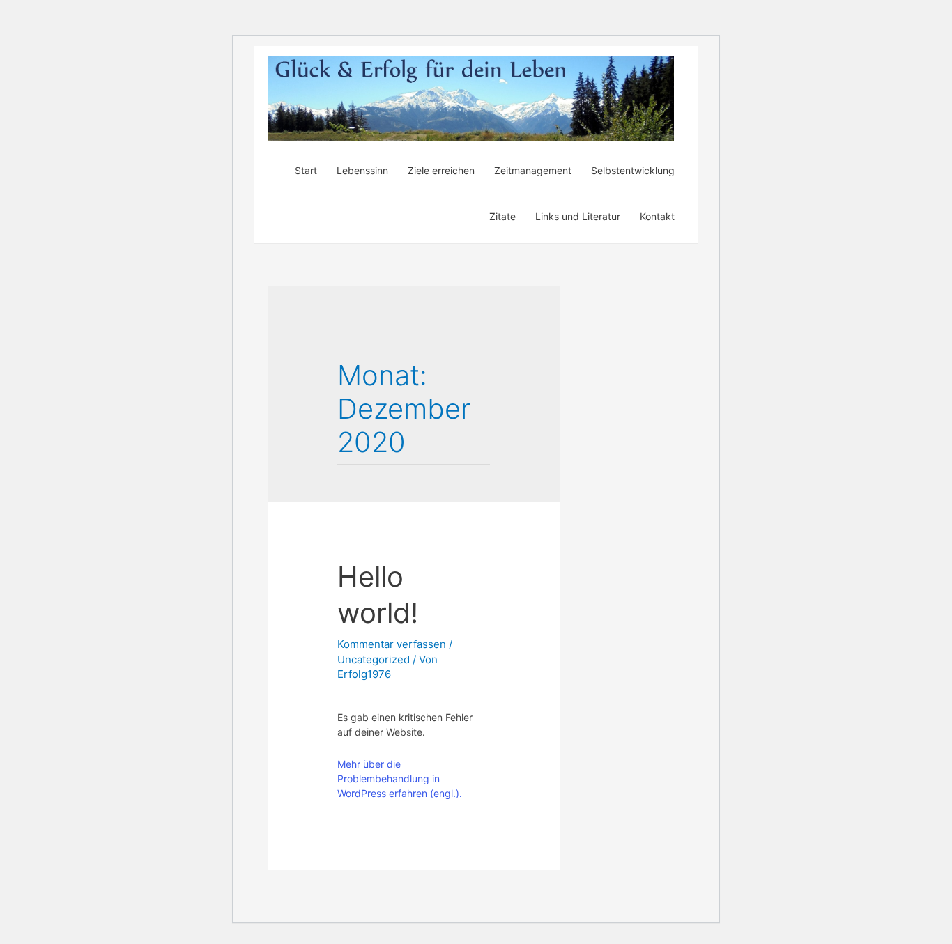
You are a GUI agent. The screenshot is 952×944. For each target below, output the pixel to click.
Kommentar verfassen (391, 644)
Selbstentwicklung (633, 170)
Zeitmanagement (532, 170)
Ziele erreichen (441, 170)
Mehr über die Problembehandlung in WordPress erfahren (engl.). (399, 778)
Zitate (502, 216)
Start (306, 170)
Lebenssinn (362, 170)
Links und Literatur (577, 216)
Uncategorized (373, 659)
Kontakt (657, 216)
